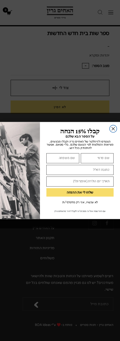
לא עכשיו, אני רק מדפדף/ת (80, 202)
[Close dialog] (113, 128)
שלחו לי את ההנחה (80, 192)
